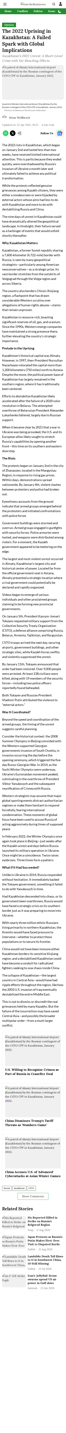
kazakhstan (19, 1188)
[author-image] (5, 117)
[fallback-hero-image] (14, 1222)
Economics (54, 11)
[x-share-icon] (12, 135)
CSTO (31, 1188)
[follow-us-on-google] (59, 133)
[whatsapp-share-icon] (5, 135)
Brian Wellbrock (19, 117)
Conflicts (22, 11)
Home (8, 11)
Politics (38, 11)
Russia (7, 1188)
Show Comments (33, 1196)
